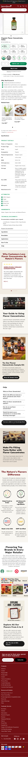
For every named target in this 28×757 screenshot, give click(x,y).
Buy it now (14, 68)
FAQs (2, 246)
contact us (14, 130)
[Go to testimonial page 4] (15, 290)
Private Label (4, 675)
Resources (3, 699)
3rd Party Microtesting (6, 729)
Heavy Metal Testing (6, 731)
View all (24, 580)
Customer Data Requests (7, 687)
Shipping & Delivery (6, 719)
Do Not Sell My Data (6, 685)
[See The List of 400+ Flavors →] (14, 611)
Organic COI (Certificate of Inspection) (10, 727)
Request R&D (4, 672)
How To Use (4, 242)
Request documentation (7, 228)
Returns (3, 721)
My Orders (3, 709)
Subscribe (20, 660)
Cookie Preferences (5, 683)
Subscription (4, 713)
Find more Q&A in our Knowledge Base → (14, 422)
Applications (4, 239)
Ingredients (4, 232)
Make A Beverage (5, 701)
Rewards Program (5, 715)
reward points (10, 132)
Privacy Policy (4, 681)
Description (4, 235)
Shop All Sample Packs (11, 377)
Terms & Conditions (6, 679)
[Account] (20, 6)
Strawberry (4, 595)
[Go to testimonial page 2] (12, 290)
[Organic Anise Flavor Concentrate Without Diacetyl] (8, 110)
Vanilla (14, 595)
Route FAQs (4, 723)
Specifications (5, 136)
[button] (23, 6)
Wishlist (3, 711)
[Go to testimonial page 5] (16, 290)
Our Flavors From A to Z (6, 693)
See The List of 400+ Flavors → (12, 643)
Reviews (3, 717)
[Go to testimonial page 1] (11, 290)
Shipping (9, 71)
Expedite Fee (4, 725)
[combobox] (14, 9)
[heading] (6, 6)
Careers (3, 677)
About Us (3, 668)
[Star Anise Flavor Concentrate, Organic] (20, 110)
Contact (3, 670)
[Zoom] (22, 32)
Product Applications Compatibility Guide (10, 697)
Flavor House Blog (5, 695)
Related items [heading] (5, 102)
